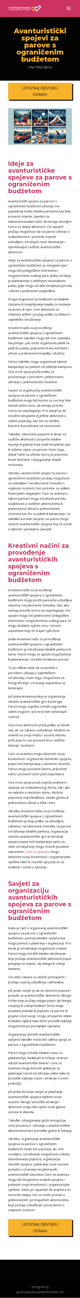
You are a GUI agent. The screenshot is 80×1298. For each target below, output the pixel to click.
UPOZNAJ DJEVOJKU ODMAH (40, 91)
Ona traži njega (40, 67)
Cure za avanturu (37, 851)
